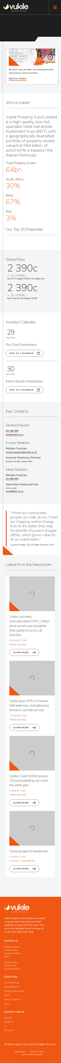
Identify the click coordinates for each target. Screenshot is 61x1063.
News (7, 1004)
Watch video (18, 78)
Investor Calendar (12, 999)
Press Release (17, 644)
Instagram (9, 1030)
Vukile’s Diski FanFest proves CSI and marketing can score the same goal (28, 780)
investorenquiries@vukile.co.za (21, 452)
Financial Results (12, 982)
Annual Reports (11, 987)
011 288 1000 (12, 431)
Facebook (8, 1022)
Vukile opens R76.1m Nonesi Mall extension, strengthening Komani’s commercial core (29, 705)
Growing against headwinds (28, 851)
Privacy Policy (37, 1051)
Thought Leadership (22, 860)
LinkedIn (8, 1017)
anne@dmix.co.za (14, 491)
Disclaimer (20, 1051)
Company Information (14, 991)
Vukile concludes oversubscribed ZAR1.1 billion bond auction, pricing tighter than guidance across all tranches (29, 626)
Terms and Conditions (32, 1054)
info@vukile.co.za (14, 434)
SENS (6, 995)
